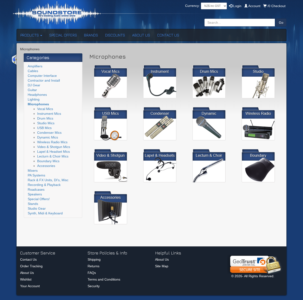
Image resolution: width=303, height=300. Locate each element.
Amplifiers (35, 66)
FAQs (92, 273)
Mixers (33, 170)
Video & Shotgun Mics (53, 147)
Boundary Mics (48, 161)
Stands (33, 204)
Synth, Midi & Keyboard (45, 213)
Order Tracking (31, 266)
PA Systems (36, 175)
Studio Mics (45, 123)
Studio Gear (37, 208)
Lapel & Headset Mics (53, 151)
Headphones (37, 95)
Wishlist (25, 279)
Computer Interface (42, 76)
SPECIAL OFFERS (63, 35)
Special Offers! (39, 199)
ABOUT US (141, 35)
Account (254, 6)
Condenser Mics (49, 132)
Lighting (34, 99)
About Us (27, 273)
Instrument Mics (49, 113)
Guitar (32, 90)
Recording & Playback (44, 185)
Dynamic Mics (47, 137)
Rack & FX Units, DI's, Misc (48, 180)
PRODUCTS (30, 35)
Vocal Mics (45, 109)
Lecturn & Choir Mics (52, 156)
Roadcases (36, 189)
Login (236, 6)
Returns (93, 266)
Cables (33, 71)
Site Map (161, 266)
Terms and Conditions (104, 279)
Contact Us (28, 259)
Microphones (38, 104)
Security (94, 286)
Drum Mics (45, 118)
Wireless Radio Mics (52, 142)
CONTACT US (168, 35)
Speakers (35, 194)
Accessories (46, 166)
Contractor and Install (44, 80)
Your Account (30, 286)
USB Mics (44, 128)
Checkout (276, 6)
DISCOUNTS (115, 35)
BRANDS (91, 35)
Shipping (94, 259)
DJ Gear (34, 85)
